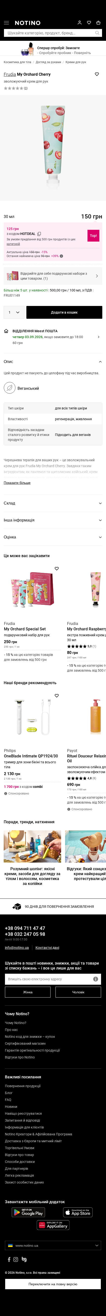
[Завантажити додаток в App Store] (77, 1212)
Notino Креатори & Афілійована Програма (38, 1134)
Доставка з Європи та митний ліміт (33, 1141)
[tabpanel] (53, 432)
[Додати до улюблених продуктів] (96, 74)
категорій (13, 244)
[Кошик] (98, 22)
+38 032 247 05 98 (25, 934)
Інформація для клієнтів (24, 1127)
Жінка (28, 992)
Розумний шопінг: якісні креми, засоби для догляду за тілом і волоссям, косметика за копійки (32, 876)
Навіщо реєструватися (23, 1113)
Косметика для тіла (17, 62)
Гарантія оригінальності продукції (32, 1050)
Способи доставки (20, 1162)
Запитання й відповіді (22, 1120)
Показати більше (17, 483)
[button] (6, 23)
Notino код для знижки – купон (30, 1037)
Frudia (10, 74)
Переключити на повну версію (53, 1284)
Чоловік (78, 992)
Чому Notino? (15, 1023)
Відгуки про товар (19, 1155)
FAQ (8, 1100)
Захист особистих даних (24, 1182)
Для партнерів (16, 1169)
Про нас (11, 1030)
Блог (9, 1093)
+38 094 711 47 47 (25, 928)
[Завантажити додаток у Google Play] (28, 1212)
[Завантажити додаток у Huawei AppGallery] (53, 1225)
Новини (11, 1107)
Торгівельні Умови (19, 1148)
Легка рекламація (19, 1175)
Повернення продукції (22, 1086)
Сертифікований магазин (25, 1043)
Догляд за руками (48, 62)
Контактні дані (47, 948)
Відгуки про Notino (20, 1057)
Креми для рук (76, 62)
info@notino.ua (17, 948)
